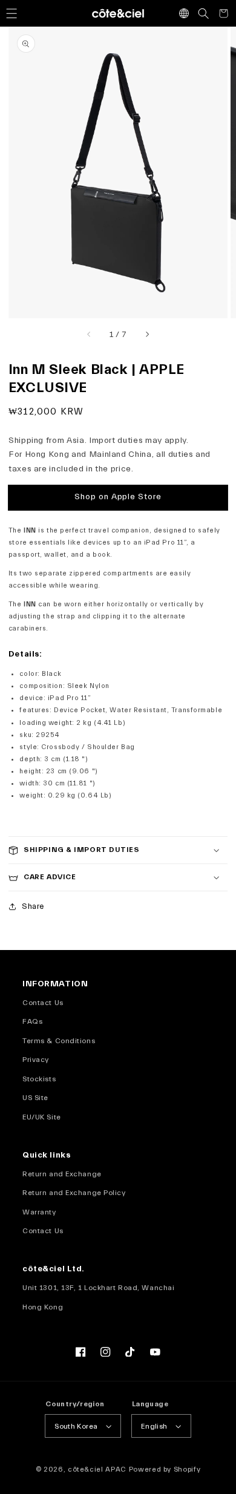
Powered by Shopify (165, 1469)
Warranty (39, 1212)
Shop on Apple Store (118, 497)
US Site (35, 1097)
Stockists (39, 1079)
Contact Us (43, 1002)
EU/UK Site (41, 1117)
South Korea (75, 1426)
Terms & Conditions (58, 1041)
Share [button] (33, 906)
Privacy (35, 1059)
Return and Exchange (62, 1174)
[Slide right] (146, 334)
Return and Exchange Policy (73, 1192)
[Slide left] (89, 334)
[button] (11, 13)
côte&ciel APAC (97, 1469)
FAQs (32, 1021)
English (154, 1426)
